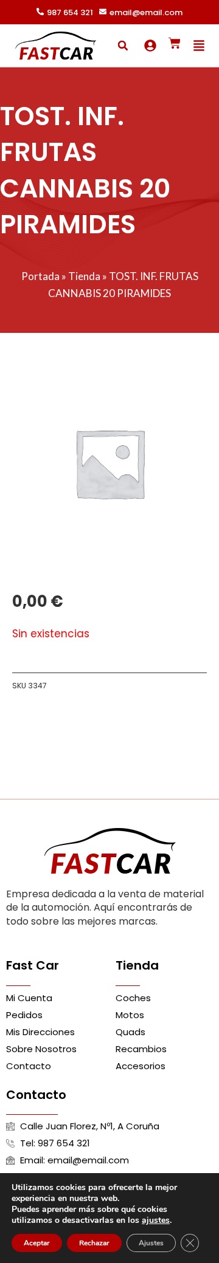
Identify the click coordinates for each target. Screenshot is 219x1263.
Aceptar (37, 1243)
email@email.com (145, 12)
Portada (40, 276)
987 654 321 (70, 12)
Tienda (84, 276)
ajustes (156, 1220)
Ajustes (151, 1243)
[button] (123, 45)
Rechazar (94, 1243)
